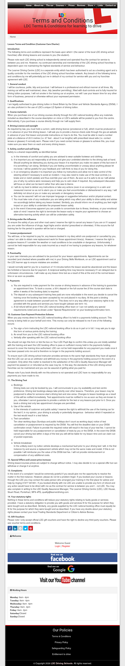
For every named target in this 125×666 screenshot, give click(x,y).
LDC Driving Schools (62, 663)
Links (100, 5)
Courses (60, 5)
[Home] (62, 14)
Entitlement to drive (61, 654)
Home (29, 5)
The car (49, 5)
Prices (71, 5)
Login (57, 546)
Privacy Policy (61, 642)
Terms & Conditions (61, 636)
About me (38, 5)
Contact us (110, 5)
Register (66, 546)
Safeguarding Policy (61, 648)
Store (91, 5)
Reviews (81, 5)
